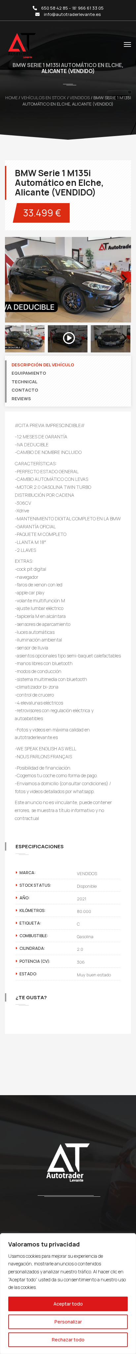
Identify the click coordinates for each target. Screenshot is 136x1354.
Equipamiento (29, 373)
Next (123, 285)
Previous (14, 285)
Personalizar (68, 1321)
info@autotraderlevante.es (72, 14)
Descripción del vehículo (43, 365)
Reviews (21, 399)
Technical (24, 382)
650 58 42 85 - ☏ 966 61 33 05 (72, 8)
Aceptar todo (68, 1304)
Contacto (25, 390)
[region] (68, 1293)
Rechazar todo (68, 1339)
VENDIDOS (80, 98)
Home (11, 98)
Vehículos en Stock (43, 98)
